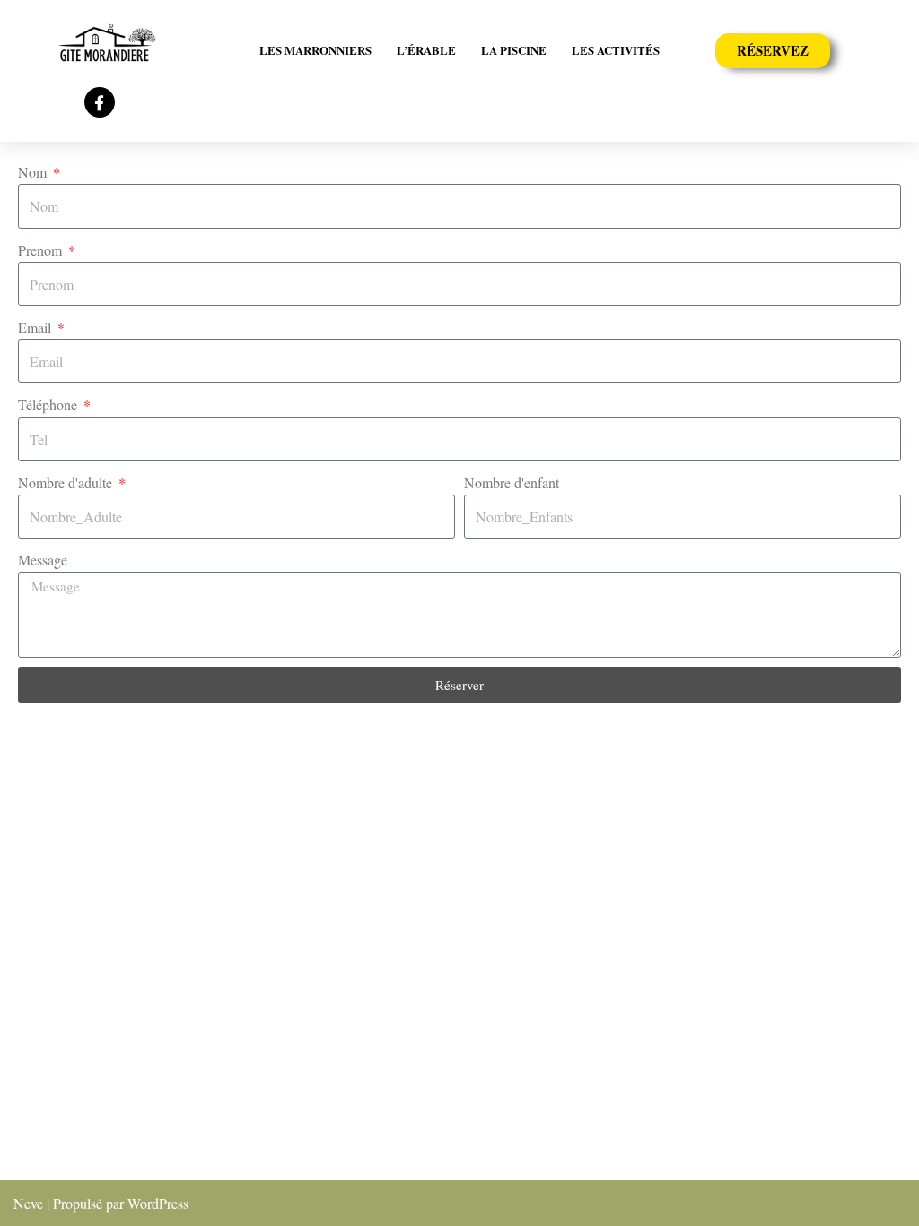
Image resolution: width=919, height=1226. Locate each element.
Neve (28, 1203)
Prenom (42, 250)
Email (36, 327)
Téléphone (49, 404)
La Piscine (514, 49)
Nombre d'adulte (67, 482)
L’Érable (426, 49)
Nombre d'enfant (511, 482)
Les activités (616, 49)
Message (42, 559)
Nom (34, 171)
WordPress (157, 1203)
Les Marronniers (315, 49)
